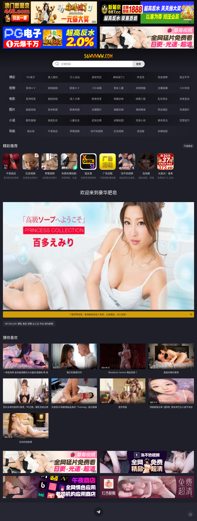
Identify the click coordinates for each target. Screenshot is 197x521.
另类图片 (184, 109)
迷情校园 (119, 120)
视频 (12, 88)
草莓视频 (75, 131)
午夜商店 (53, 131)
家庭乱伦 (53, 120)
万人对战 (75, 77)
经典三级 (141, 99)
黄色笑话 (163, 120)
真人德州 (53, 77)
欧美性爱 (97, 99)
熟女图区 (163, 109)
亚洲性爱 (31, 99)
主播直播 (163, 88)
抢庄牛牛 (184, 77)
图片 (12, 109)
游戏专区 (97, 77)
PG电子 (31, 77)
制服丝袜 (119, 99)
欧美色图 (75, 109)
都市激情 (31, 120)
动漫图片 (97, 109)
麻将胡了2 (118, 77)
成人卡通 (75, 99)
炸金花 (140, 77)
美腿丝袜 (119, 109)
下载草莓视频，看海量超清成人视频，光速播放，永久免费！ (98, 314)
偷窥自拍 (31, 109)
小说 (12, 120)
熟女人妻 (119, 88)
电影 (12, 99)
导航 (12, 131)
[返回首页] (190, 514)
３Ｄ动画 (97, 88)
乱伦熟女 (163, 99)
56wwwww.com (98, 56)
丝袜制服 (141, 88)
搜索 (138, 64)
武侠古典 (97, 120)
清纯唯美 (141, 109)
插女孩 (30, 131)
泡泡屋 (140, 131)
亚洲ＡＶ (31, 88)
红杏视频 (119, 131)
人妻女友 (75, 120)
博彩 (12, 77)
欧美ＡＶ (75, 88)
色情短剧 (163, 131)
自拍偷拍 (53, 88)
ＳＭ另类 (184, 88)
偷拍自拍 (53, 99)
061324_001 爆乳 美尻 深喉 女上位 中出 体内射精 (29, 323)
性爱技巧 (184, 120)
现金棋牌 (163, 77)
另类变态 (184, 99)
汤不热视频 (96, 131)
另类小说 (141, 120)
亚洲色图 (53, 109)
